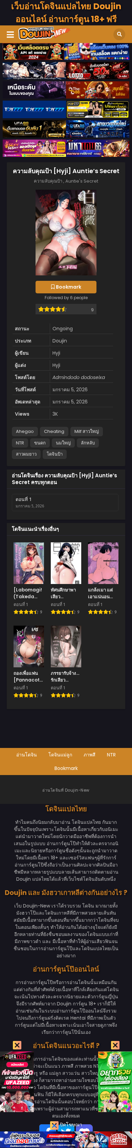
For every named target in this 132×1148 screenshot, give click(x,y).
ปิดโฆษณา (70, 1124)
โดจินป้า (55, 454)
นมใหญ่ (63, 443)
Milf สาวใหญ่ (86, 431)
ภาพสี (89, 754)
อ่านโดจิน (26, 754)
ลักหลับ (88, 443)
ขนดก (40, 443)
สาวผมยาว (26, 454)
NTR (20, 443)
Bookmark (66, 768)
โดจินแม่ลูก (60, 754)
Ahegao (25, 431)
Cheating (54, 431)
